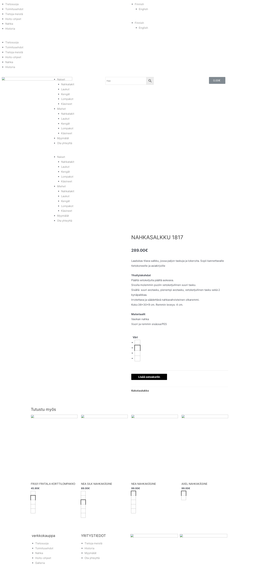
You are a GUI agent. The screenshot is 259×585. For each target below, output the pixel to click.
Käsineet (66, 104)
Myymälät (63, 138)
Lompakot (67, 99)
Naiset (61, 79)
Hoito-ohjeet (13, 19)
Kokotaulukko (140, 390)
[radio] (137, 342)
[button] (65, 37)
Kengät (65, 94)
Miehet (61, 108)
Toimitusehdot (14, 9)
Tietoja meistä (14, 14)
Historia (10, 28)
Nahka (9, 23)
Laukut (65, 89)
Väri (135, 337)
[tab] (140, 390)
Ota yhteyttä (64, 143)
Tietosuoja (11, 4)
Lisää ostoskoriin (149, 377)
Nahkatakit (67, 84)
